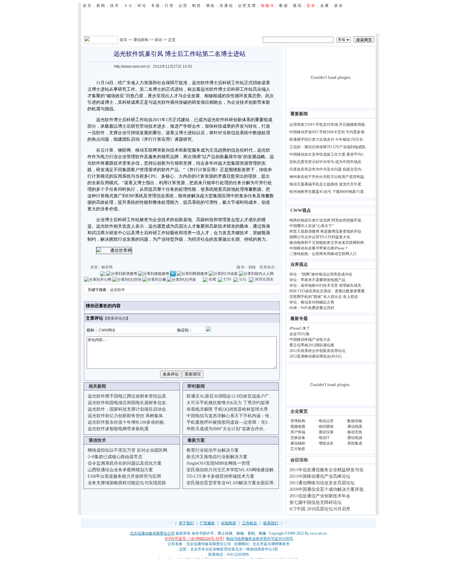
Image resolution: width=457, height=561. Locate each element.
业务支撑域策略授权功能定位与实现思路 (127, 483)
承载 (104, 126)
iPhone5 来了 (299, 328)
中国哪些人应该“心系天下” (311, 226)
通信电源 (354, 438)
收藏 (212, 279)
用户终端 (297, 432)
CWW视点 (300, 210)
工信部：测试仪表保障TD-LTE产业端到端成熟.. (328, 147)
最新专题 (299, 318)
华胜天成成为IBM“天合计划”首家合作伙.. (226, 428)
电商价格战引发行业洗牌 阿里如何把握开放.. (326, 220)
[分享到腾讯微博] (173, 273)
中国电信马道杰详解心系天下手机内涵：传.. (229, 415)
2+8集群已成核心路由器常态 (115, 456)
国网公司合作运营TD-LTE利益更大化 (319, 237)
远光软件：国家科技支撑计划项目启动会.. (128, 409)
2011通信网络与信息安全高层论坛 (322, 483)
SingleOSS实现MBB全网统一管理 (218, 463)
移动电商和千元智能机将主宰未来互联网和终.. (327, 242)
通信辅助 (297, 443)
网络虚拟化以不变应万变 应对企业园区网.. (129, 450)
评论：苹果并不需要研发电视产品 (317, 280)
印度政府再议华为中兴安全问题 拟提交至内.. (326, 169)
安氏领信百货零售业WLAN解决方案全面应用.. (231, 483)
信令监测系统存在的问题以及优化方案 (125, 463)
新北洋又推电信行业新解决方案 (217, 456)
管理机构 (297, 421)
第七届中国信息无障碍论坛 (315, 502)
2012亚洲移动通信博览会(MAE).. (316, 356)
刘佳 (252, 267)
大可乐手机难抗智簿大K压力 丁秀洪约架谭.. (229, 402)
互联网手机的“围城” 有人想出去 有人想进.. (324, 296)
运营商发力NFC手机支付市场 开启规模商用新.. (328, 124)
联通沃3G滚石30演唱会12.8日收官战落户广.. (229, 396)
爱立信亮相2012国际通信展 (311, 345)
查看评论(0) (116, 318)
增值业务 (326, 443)
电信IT (324, 438)
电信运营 (326, 421)
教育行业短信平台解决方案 (213, 450)
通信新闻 (140, 40)
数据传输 (354, 421)
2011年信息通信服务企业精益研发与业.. (327, 469)
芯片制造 (297, 449)
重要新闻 (299, 114)
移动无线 (354, 432)
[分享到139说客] (223, 273)
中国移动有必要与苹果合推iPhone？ (318, 248)
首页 (123, 40)
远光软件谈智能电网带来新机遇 (118, 428)
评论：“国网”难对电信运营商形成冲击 (320, 274)
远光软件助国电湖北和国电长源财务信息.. (128, 402)
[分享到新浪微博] (121, 273)
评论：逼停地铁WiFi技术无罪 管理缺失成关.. (326, 285)
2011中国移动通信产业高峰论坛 (319, 476)
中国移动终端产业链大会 (309, 339)
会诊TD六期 (299, 334)
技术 (244, 102)
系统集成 (354, 443)
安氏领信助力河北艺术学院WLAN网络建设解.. (231, 469)
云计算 (106, 150)
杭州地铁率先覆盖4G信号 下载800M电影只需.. (327, 191)
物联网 (124, 150)
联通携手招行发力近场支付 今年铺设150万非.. (327, 139)
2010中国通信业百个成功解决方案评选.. (327, 489)
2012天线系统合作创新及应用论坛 (317, 351)
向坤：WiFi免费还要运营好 (311, 308)
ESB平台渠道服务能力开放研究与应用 (124, 476)
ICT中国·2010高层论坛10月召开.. (321, 509)
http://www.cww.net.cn (132, 66)
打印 (227, 279)
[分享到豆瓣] (154, 279)
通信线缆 (354, 426)
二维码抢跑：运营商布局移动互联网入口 (323, 254)
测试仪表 (326, 432)
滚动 (158, 40)
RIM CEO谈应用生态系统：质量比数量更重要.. (328, 291)
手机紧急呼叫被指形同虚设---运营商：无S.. (228, 422)
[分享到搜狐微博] (153, 273)
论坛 (243, 279)
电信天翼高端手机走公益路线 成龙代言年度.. (326, 184)
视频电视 (297, 426)
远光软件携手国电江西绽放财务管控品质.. (128, 396)
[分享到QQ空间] (126, 279)
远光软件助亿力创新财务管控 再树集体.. (126, 415)
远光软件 (117, 290)
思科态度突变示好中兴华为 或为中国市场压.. (326, 162)
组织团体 (326, 426)
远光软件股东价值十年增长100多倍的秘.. (127, 422)
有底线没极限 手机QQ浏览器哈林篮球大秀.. (228, 409)
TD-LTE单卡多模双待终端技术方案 (220, 476)
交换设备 (297, 438)
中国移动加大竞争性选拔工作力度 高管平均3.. (327, 154)
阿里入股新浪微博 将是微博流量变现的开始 (325, 231)
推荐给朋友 (264, 279)
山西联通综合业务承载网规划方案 (120, 469)
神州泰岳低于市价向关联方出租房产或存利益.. (327, 177)
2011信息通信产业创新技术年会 (319, 496)
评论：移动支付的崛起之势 (311, 302)
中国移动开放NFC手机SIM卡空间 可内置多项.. (327, 132)
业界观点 (299, 264)
